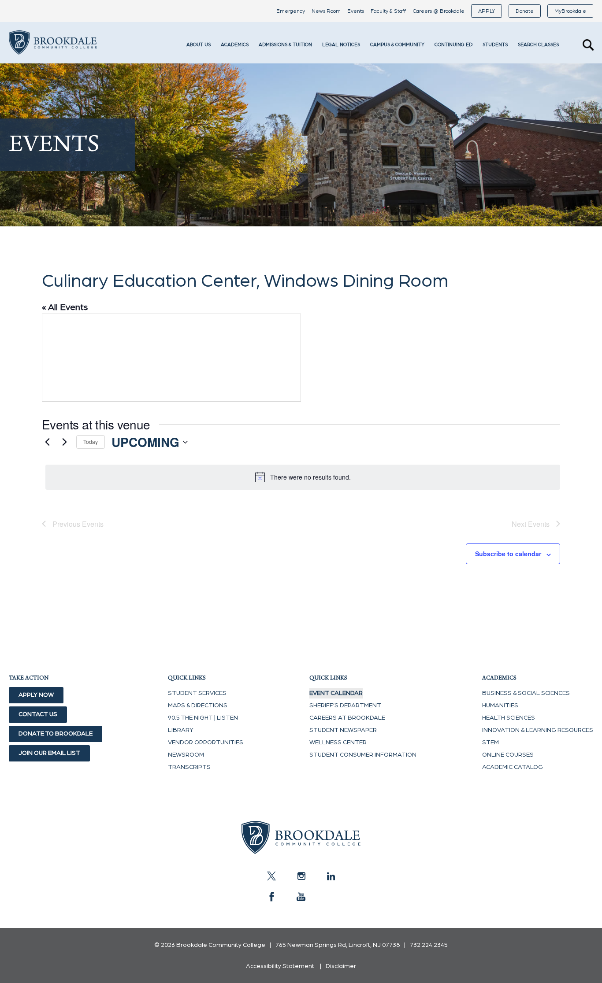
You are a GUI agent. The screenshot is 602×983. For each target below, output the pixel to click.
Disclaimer (341, 966)
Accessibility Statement (280, 966)
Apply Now (36, 695)
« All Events (65, 307)
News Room (326, 11)
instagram (301, 876)
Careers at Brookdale (347, 718)
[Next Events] (64, 442)
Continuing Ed (453, 44)
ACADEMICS (235, 44)
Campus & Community (397, 44)
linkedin (330, 876)
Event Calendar (336, 693)
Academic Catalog (512, 767)
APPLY (486, 11)
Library (180, 730)
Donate (525, 11)
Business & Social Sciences (526, 693)
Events (355, 11)
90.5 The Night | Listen (203, 718)
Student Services (197, 693)
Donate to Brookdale (56, 734)
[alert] (302, 477)
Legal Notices (341, 44)
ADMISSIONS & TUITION (285, 44)
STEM (490, 742)
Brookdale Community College (53, 54)
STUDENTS (495, 44)
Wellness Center (338, 742)
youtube (301, 897)
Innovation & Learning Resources (537, 730)
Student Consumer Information (362, 755)
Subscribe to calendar (508, 553)
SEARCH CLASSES (538, 44)
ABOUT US (198, 44)
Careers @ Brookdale (438, 11)
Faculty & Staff (388, 11)
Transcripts (189, 767)
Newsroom (186, 755)
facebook (271, 897)
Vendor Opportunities (205, 742)
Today (90, 441)
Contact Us (38, 714)
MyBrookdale (570, 11)
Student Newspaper (343, 730)
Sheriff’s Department (345, 705)
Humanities (500, 705)
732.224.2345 (429, 945)
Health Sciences (508, 718)
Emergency (290, 11)
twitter (271, 876)
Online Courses (508, 755)
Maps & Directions (197, 705)
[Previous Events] (47, 442)
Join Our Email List (49, 753)
